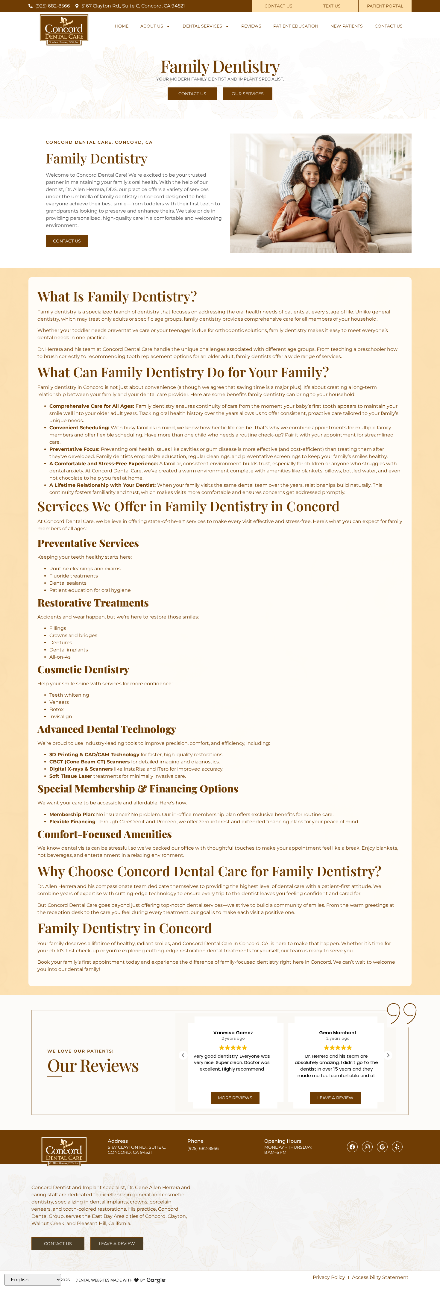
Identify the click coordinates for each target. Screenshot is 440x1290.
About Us (151, 26)
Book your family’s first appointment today (88, 962)
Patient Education (295, 26)
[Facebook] (352, 1147)
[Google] (382, 1147)
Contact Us (389, 26)
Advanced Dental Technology (106, 729)
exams (113, 569)
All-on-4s (60, 657)
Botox (56, 709)
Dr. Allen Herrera (56, 886)
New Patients (346, 26)
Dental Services (202, 26)
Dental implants (68, 650)
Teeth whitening (69, 695)
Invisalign (60, 716)
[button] (387, 1055)
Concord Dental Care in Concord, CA (225, 943)
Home (121, 26)
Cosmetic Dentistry (83, 669)
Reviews (251, 26)
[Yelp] (397, 1147)
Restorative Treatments (93, 602)
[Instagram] (367, 1147)
